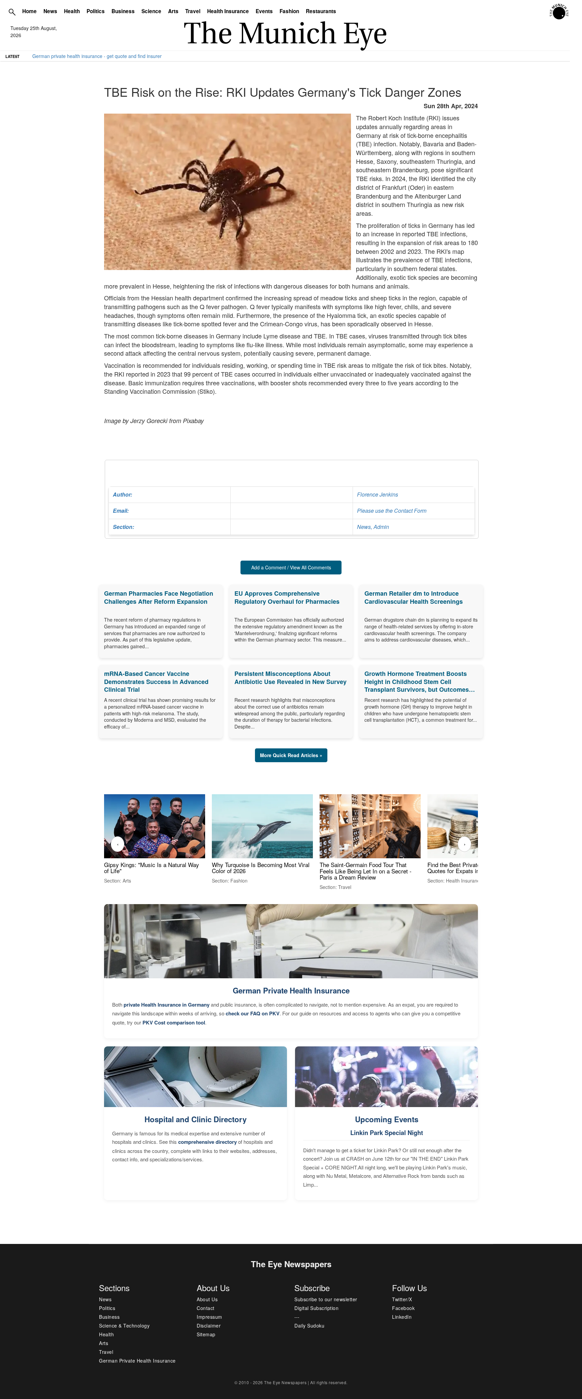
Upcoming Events (386, 1119)
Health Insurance (228, 11)
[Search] (12, 12)
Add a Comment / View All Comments (291, 567)
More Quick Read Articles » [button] (291, 755)
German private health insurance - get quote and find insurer (97, 56)
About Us (207, 1299)
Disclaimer (209, 1325)
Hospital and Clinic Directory (195, 1119)
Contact (206, 1308)
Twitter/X (402, 1299)
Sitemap (206, 1334)
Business (123, 11)
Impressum (209, 1316)
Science (151, 11)
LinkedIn (402, 1316)
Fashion (289, 11)
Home (29, 11)
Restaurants (321, 11)
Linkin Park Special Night (386, 1132)
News (50, 11)
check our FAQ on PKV (253, 1013)
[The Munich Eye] (559, 11)
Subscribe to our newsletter (325, 1299)
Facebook (403, 1308)
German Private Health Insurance (291, 990)
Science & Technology (124, 1325)
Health (72, 11)
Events (264, 11)
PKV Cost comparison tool (173, 1022)
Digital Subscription (316, 1308)
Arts (173, 11)
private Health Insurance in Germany (166, 1004)
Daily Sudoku (309, 1325)
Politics (96, 11)
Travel (192, 11)
